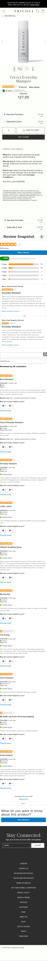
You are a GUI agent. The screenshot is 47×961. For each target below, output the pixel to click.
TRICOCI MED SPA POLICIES (23, 878)
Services (23, 902)
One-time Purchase (14, 114)
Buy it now (23, 137)
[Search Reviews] (45, 354)
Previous (2, 41)
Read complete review (10, 311)
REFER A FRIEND (23, 897)
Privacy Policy (23, 893)
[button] (4, 11)
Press (23, 931)
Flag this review (5, 410)
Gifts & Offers (23, 926)
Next (44, 41)
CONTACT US (23, 868)
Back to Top (23, 799)
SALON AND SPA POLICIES (23, 873)
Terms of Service (23, 883)
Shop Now (34, 5)
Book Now (23, 936)
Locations (23, 907)
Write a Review (34, 87)
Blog (23, 922)
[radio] (4, 114)
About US (23, 917)
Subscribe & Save (14, 122)
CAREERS (23, 864)
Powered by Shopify (18, 947)
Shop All (10, 16)
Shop (23, 912)
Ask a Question (24, 820)
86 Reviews (23, 87)
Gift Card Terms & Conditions (23, 888)
